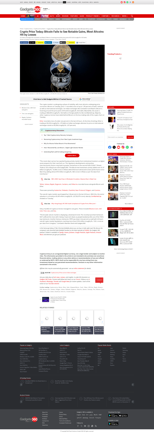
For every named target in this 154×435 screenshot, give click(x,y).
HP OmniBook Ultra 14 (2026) (46, 361)
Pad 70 (79, 350)
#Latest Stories (25, 395)
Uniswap (90, 289)
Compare (105, 16)
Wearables (123, 19)
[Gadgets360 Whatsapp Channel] (127, 147)
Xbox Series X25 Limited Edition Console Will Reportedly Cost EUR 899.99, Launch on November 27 (121, 400)
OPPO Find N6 (24, 354)
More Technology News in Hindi (123, 249)
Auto (52, 16)
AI (38, 16)
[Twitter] (114, 147)
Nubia (111, 357)
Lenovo (112, 350)
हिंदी (34, 2)
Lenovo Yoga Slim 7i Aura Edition (28, 367)
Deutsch (91, 418)
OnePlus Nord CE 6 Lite (45, 352)
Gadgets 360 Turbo (46, 279)
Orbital (87, 230)
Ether (41, 121)
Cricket (44, 2)
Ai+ (98, 348)
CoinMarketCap (96, 196)
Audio (81, 19)
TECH (64, 2)
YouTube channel (53, 284)
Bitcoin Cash (43, 291)
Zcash (81, 287)
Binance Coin (93, 209)
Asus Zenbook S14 (25, 361)
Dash (102, 289)
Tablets (109, 19)
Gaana (66, 232)
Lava (111, 348)
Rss (96, 425)
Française (98, 418)
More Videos (128, 204)
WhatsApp (49, 281)
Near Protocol (80, 190)
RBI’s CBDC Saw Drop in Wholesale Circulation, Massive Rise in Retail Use (73, 179)
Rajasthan (85, 2)
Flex (48, 291)
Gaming (58, 19)
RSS (43, 423)
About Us (45, 412)
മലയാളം (85, 418)
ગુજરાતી (79, 418)
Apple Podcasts (90, 232)
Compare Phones (43, 371)
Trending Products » (114, 54)
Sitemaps (45, 414)
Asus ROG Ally (81, 363)
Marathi (96, 2)
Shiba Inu (74, 184)
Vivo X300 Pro (24, 365)
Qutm (68, 287)
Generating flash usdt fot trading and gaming (57, 152)
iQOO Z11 (62, 350)
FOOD (48, 2)
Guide (82, 16)
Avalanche (57, 190)
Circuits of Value (70, 291)
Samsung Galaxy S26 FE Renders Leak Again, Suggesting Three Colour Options (65, 400)
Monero (98, 289)
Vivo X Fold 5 (23, 371)
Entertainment (66, 19)
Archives (44, 419)
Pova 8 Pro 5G (63, 359)
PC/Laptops (91, 19)
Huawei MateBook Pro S (66, 365)
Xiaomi (124, 361)
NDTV (21, 2)
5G (129, 19)
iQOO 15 (22, 363)
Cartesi (52, 291)
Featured (111, 107)
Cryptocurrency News (39, 29)
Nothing (112, 354)
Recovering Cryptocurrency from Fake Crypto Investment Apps (63, 139)
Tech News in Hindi (114, 209)
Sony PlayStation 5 (44, 348)
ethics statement (79, 268)
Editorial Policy (63, 419)
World (26, 2)
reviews (62, 277)
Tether (42, 184)
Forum (78, 279)
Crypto (75, 19)
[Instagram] (122, 147)
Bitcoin (60, 287)
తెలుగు (95, 415)
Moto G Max (63, 361)
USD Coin (90, 287)
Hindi (83, 415)
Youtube (85, 425)
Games (69, 2)
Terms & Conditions (65, 421)
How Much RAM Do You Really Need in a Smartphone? (36, 382)
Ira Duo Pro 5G (81, 348)
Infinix (99, 361)
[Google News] (131, 147)
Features (74, 16)
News (58, 16)
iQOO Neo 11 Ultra (65, 354)
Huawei (100, 359)
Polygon (88, 190)
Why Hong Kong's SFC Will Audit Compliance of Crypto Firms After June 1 (73, 203)
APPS (79, 2)
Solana (47, 184)
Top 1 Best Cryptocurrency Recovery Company (58, 135)
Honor (99, 357)
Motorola (112, 352)
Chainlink (72, 190)
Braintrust (57, 291)
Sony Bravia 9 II (82, 359)
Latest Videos (112, 154)
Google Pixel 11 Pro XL (66, 363)
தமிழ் (91, 415)
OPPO (111, 361)
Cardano (65, 184)
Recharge (115, 16)
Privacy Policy (62, 414)
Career (61, 412)
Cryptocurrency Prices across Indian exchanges (63, 272)
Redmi (124, 348)
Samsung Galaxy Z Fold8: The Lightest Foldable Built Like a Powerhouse (125, 112)
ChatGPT (22, 352)
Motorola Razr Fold (25, 350)
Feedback (45, 416)
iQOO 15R (22, 369)
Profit (31, 2)
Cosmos (97, 190)
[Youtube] (118, 147)
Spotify (61, 232)
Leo (48, 211)
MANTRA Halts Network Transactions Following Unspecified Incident (35, 399)
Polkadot (65, 190)
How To (51, 19)
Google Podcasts (80, 232)
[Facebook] (109, 147)
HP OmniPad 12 (43, 350)
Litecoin (85, 289)
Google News (66, 281)
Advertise (45, 425)
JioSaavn (71, 232)
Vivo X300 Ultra (24, 359)
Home (23, 16)
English (79, 415)
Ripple (52, 184)
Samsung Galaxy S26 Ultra (27, 348)
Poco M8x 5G (63, 348)
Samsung (125, 350)
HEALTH (60, 2)
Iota (54, 211)
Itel (98, 365)
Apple (99, 350)
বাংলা (87, 415)
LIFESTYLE (54, 2)
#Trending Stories (25, 378)
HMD (99, 354)
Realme (112, 365)
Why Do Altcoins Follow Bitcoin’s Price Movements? (60, 143)
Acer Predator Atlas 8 (83, 361)
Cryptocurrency (28, 29)
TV (85, 19)
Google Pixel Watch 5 (83, 354)
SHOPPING (74, 2)
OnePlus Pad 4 (43, 354)
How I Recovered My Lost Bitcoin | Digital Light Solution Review (63, 147)
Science (115, 19)
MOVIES (38, 2)
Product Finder (92, 16)
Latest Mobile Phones (44, 369)
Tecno (124, 359)
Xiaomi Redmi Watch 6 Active (85, 352)
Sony (124, 354)
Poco (111, 363)
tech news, (57, 277)
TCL (123, 357)
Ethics (61, 416)
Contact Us (45, 421)
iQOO (99, 363)
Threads (55, 281)
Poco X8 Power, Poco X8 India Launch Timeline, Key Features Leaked (94, 399)
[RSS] (133, 2)
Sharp (124, 352)
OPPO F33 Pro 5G (43, 357)
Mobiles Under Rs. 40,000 (27, 357)
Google (100, 352)
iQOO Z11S (63, 357)
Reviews (65, 16)
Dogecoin (58, 184)
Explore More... (72, 155)
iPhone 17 (41, 363)
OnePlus (112, 359)
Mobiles (37, 19)
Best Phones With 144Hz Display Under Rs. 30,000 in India (64, 382)
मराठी (100, 415)
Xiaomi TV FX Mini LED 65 (84, 357)
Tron (45, 211)
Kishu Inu (63, 291)
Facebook (43, 281)
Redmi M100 (63, 352)
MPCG (91, 2)
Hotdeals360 (101, 19)
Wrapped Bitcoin (74, 287)
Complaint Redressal (65, 423)
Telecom (44, 19)
